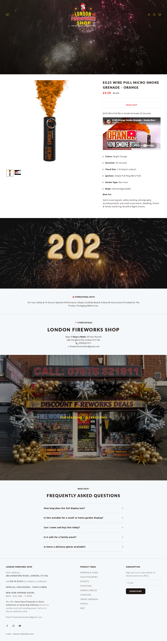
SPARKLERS (85, 595)
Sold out (131, 105)
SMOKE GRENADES (89, 599)
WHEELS (84, 603)
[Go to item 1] (9, 173)
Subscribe (135, 591)
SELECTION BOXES (89, 577)
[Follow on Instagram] (13, 626)
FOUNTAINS (86, 586)
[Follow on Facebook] (7, 626)
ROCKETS (84, 581)
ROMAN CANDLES (88, 590)
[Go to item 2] (17, 172)
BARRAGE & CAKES (89, 572)
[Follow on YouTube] (20, 626)
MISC (82, 608)
